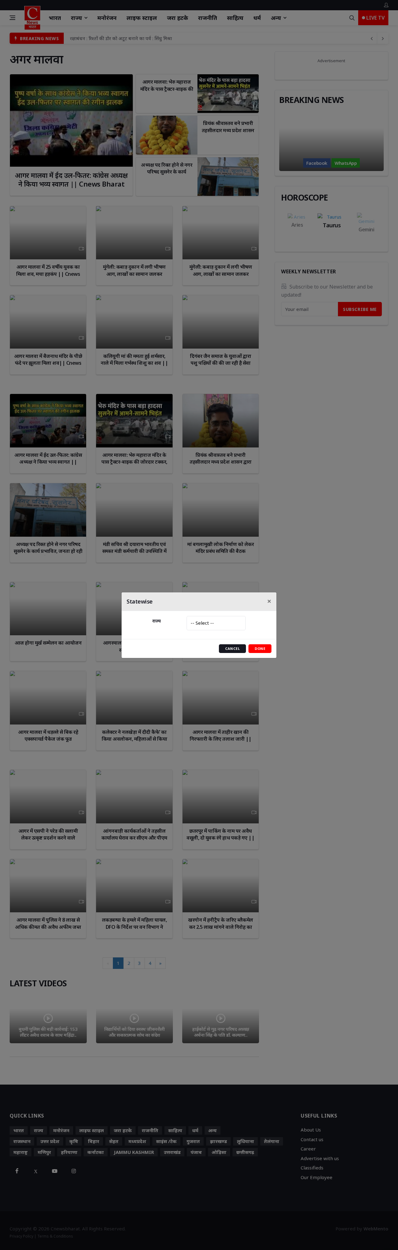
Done (260, 648)
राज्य (156, 621)
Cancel (232, 648)
